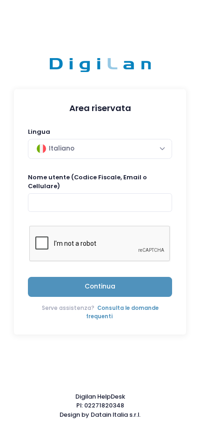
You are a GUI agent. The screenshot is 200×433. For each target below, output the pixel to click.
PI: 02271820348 (100, 405)
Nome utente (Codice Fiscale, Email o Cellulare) (87, 181)
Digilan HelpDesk (100, 396)
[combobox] (100, 148)
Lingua (39, 131)
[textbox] (55, 149)
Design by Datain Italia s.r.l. (100, 414)
